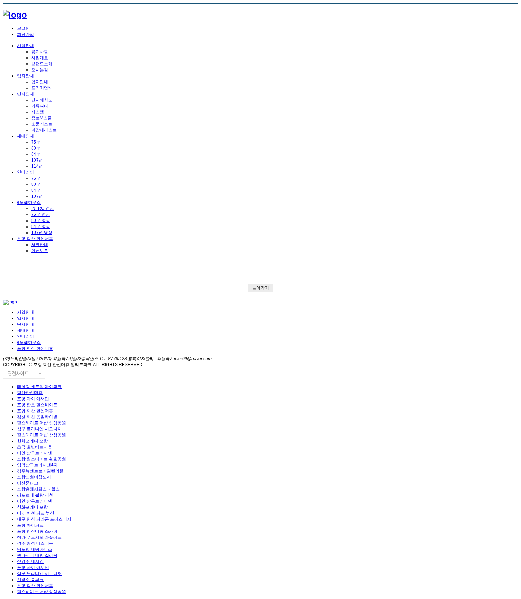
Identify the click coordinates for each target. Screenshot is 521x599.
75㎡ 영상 (40, 214)
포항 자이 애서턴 (33, 398)
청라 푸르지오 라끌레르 (39, 537)
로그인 (23, 28)
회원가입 (25, 34)
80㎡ (35, 148)
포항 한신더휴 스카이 (37, 531)
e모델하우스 (29, 202)
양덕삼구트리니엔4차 (37, 465)
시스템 (37, 112)
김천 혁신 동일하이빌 (37, 416)
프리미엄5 (41, 87)
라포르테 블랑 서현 (35, 495)
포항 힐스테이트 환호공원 (41, 459)
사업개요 (39, 57)
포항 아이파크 (30, 525)
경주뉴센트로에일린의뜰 (40, 471)
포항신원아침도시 (34, 477)
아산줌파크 (27, 483)
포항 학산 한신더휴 (35, 238)
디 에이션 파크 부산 (35, 513)
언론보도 (39, 250)
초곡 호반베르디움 (34, 446)
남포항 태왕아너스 (34, 549)
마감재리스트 (44, 130)
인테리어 (25, 172)
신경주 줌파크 (30, 579)
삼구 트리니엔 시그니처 (39, 428)
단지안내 (25, 93)
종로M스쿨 (41, 118)
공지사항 (39, 51)
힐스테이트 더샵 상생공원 (41, 422)
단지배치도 (41, 99)
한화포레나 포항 (32, 440)
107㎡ (37, 160)
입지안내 (25, 75)
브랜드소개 (41, 63)
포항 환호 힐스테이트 (37, 404)
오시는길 (39, 69)
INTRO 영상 (42, 208)
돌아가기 (260, 288)
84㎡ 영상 (40, 226)
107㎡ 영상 (41, 232)
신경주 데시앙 (30, 561)
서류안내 (39, 244)
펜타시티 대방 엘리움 (37, 555)
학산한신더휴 (30, 392)
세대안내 (25, 136)
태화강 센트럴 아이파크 (39, 386)
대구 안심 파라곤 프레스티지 (44, 519)
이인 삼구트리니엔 (34, 452)
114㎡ (37, 166)
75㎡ (35, 142)
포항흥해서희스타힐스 (38, 489)
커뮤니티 (39, 105)
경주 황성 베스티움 (35, 543)
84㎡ (35, 154)
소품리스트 (41, 124)
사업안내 (25, 45)
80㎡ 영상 (40, 220)
